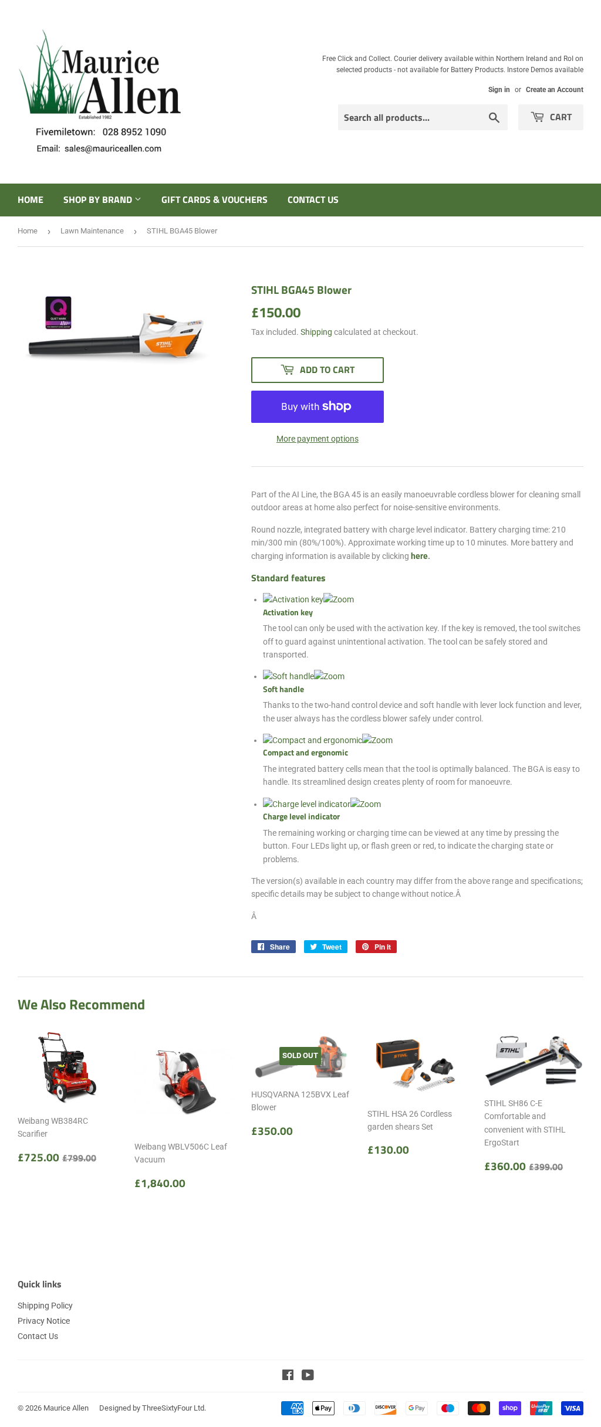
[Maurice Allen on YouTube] (308, 1376)
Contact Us (313, 199)
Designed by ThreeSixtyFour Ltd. (152, 1408)
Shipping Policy (45, 1305)
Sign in (499, 90)
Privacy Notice (44, 1321)
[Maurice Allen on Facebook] (288, 1376)
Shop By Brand (98, 199)
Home (30, 199)
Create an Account (554, 90)
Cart (560, 117)
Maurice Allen (66, 1408)
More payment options (317, 438)
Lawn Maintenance (92, 230)
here (419, 556)
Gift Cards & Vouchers (214, 199)
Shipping (316, 332)
